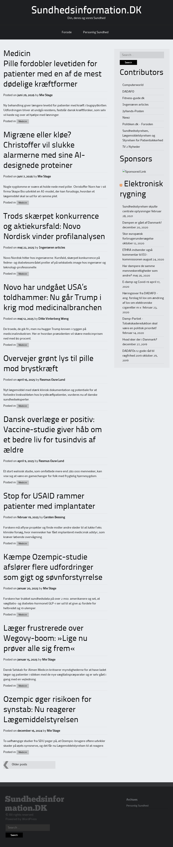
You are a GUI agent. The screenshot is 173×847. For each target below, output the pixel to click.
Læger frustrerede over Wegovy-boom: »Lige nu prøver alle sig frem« (45, 639)
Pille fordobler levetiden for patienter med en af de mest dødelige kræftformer (52, 74)
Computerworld (132, 85)
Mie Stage (46, 95)
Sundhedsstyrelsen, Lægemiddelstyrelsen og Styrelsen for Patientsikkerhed (142, 136)
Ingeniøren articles (52, 247)
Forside (67, 32)
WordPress (29, 819)
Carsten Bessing (54, 517)
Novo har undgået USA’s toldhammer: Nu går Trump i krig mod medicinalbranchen (52, 298)
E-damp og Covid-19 (135, 282)
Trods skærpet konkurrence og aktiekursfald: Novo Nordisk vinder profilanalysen (54, 227)
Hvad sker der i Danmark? (139, 339)
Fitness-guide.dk (133, 98)
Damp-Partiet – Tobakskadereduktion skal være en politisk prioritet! (139, 323)
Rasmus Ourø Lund (52, 379)
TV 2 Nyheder (131, 147)
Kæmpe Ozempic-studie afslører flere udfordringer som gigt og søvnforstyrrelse (52, 567)
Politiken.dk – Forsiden (137, 124)
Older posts (19, 764)
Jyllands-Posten (133, 111)
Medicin (23, 121)
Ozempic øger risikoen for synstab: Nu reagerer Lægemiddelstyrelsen (47, 710)
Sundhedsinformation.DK (86, 11)
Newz (126, 117)
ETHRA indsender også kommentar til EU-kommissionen (137, 255)
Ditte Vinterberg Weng (54, 318)
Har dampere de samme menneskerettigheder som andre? (140, 271)
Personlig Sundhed (95, 32)
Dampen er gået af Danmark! (142, 222)
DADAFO (128, 91)
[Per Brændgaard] (134, 171)
